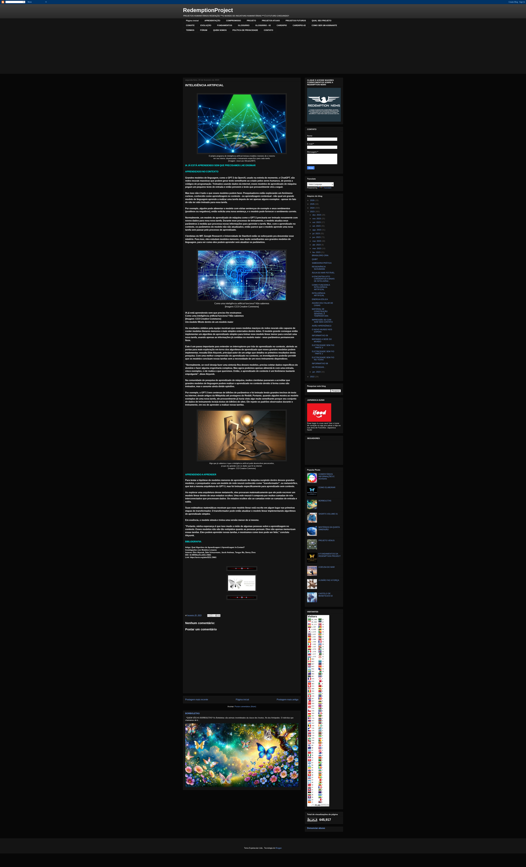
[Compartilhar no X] (213, 615)
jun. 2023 (316, 237)
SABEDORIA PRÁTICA (321, 263)
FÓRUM (203, 30)
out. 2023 (316, 222)
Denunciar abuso (316, 828)
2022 (312, 377)
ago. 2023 (317, 230)
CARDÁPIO (282, 25)
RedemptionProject (208, 10)
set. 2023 (316, 226)
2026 (312, 200)
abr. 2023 (316, 245)
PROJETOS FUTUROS (296, 20)
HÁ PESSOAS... (319, 367)
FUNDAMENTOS (224, 25)
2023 (312, 211)
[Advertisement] (263, 53)
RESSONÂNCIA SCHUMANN (318, 268)
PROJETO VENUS (326, 540)
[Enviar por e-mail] (208, 615)
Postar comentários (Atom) (245, 707)
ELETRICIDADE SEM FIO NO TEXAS (323, 358)
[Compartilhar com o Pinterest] (219, 615)
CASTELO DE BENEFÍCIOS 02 (325, 594)
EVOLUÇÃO (205, 25)
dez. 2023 (317, 215)
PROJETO (251, 20)
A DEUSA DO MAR (326, 567)
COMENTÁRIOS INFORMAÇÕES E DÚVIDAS (326, 476)
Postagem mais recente (196, 699)
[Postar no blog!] (211, 615)
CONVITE (190, 25)
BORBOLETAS (192, 713)
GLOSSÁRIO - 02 (263, 25)
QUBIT (315, 259)
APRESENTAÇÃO (212, 20)
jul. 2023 (316, 233)
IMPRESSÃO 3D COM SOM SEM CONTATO (322, 321)
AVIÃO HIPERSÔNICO (321, 326)
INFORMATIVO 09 (320, 335)
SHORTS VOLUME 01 (328, 514)
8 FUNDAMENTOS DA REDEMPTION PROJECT (329, 555)
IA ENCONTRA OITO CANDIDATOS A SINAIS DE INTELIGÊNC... (323, 278)
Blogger (278, 848)
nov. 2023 (316, 218)
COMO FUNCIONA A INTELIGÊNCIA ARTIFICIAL (321, 287)
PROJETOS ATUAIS (271, 20)
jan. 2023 (316, 372)
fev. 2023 (316, 252)
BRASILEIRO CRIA (320, 255)
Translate (327, 188)
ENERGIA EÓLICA (320, 299)
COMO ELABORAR (326, 487)
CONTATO (268, 30)
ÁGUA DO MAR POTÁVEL (323, 273)
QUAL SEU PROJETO (321, 20)
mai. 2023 (317, 241)
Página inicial (192, 20)
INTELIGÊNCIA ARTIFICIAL (318, 294)
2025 (312, 204)
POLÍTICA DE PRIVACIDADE (245, 30)
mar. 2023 (317, 248)
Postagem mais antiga (287, 699)
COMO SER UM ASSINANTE (324, 25)
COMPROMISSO (233, 20)
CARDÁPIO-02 (299, 25)
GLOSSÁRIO (243, 25)
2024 (312, 208)
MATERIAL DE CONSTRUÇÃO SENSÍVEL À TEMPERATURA (320, 312)
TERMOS (190, 30)
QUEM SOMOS (220, 30)
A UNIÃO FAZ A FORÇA (328, 580)
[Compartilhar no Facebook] (216, 615)
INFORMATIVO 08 (320, 363)
